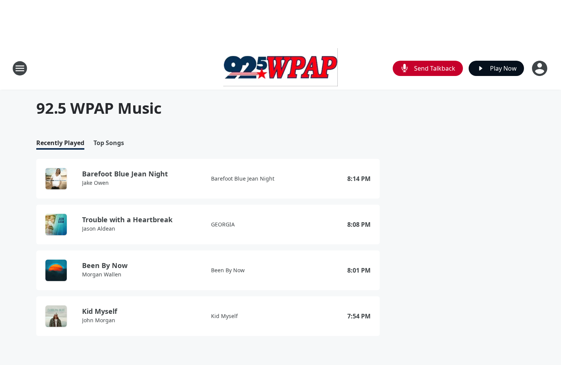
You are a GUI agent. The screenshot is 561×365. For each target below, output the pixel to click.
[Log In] (540, 68)
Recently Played (60, 143)
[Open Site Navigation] (19, 68)
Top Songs (109, 143)
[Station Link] (280, 68)
